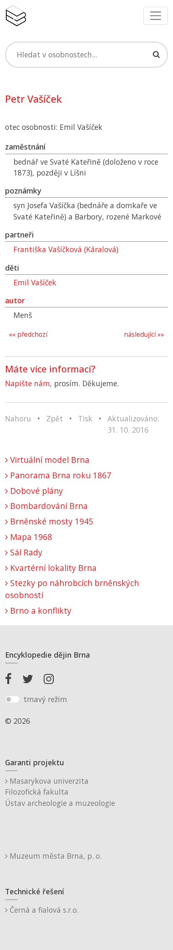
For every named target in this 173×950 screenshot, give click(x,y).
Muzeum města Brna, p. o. (55, 856)
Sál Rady (25, 552)
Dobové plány (35, 490)
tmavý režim (45, 699)
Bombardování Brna (48, 505)
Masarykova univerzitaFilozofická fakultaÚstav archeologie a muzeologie (60, 792)
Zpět (54, 418)
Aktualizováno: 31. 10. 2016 (133, 423)
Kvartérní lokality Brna (52, 567)
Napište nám (27, 383)
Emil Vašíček (34, 282)
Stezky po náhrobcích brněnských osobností (72, 589)
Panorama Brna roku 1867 (59, 475)
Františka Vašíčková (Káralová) (65, 249)
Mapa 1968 (30, 536)
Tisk (85, 418)
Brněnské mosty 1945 (50, 521)
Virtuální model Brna (48, 459)
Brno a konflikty (39, 610)
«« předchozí (28, 334)
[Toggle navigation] (155, 16)
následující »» (144, 334)
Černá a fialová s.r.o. (43, 910)
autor (15, 300)
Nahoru (18, 418)
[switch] (12, 699)
